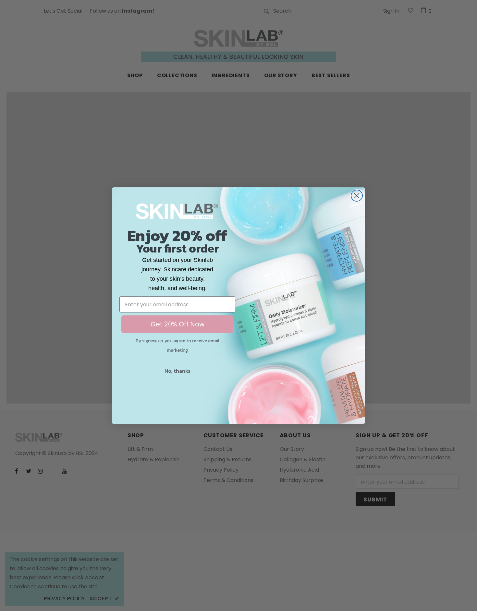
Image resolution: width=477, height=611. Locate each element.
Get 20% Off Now (177, 324)
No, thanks (177, 371)
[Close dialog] (356, 195)
